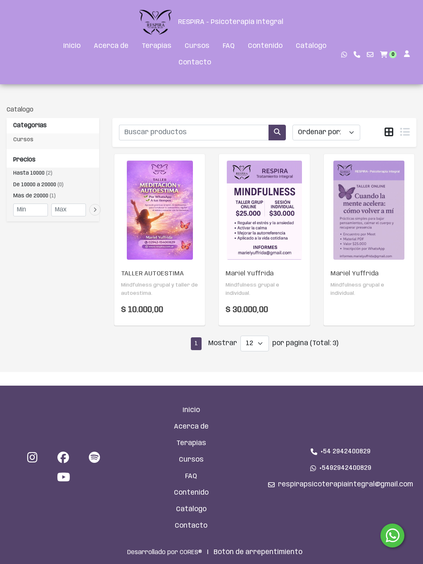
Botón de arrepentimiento (258, 552)
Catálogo (311, 46)
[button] (53, 173)
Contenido (265, 46)
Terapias (156, 46)
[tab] (389, 133)
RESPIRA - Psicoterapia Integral (230, 22)
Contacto (194, 62)
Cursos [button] (23, 139)
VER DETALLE (148, 255)
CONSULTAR (369, 229)
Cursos (197, 46)
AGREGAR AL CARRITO (160, 228)
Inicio (72, 46)
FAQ (229, 46)
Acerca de (111, 46)
